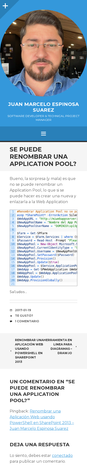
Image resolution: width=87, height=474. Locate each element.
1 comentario (27, 321)
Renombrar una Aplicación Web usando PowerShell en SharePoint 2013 (29, 351)
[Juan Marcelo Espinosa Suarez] (43, 53)
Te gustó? (24, 315)
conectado (62, 455)
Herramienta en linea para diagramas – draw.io (58, 346)
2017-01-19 (23, 310)
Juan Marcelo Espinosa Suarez (43, 107)
